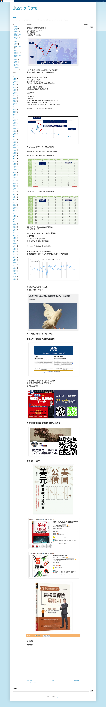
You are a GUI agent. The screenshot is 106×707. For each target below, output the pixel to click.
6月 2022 (15, 138)
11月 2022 (15, 130)
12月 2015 (15, 260)
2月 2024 (15, 108)
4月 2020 (15, 179)
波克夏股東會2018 (18, 39)
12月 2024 (15, 97)
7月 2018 (15, 212)
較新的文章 (29, 680)
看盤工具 (16, 44)
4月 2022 (15, 141)
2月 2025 (15, 93)
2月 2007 (15, 279)
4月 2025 (15, 90)
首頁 (53, 680)
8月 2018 (15, 210)
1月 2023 (15, 127)
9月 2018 (15, 208)
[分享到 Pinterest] (49, 636)
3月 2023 (15, 123)
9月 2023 (15, 114)
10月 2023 (15, 112)
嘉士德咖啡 (16, 64)
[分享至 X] (46, 636)
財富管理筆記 (16, 52)
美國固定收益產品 (17, 46)
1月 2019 (15, 202)
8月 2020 (15, 172)
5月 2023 (15, 120)
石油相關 (16, 30)
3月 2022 (15, 142)
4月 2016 (15, 254)
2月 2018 (15, 219)
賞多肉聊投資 (16, 65)
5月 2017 (15, 234)
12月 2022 (15, 128)
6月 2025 (15, 87)
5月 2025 (15, 89)
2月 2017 (15, 238)
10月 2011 (15, 273)
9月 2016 (15, 246)
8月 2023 (15, 116)
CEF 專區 (16, 67)
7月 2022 (15, 136)
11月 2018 (15, 205)
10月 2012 (15, 271)
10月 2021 (15, 150)
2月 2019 (15, 201)
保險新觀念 (16, 41)
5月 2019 (15, 196)
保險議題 (16, 43)
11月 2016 (15, 243)
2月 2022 (15, 144)
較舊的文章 (76, 680)
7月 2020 (15, 174)
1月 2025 (15, 95)
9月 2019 (15, 190)
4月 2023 (15, 122)
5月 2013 (15, 268)
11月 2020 (15, 168)
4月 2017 (15, 235)
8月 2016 (15, 248)
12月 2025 (15, 81)
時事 (15, 50)
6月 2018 (15, 213)
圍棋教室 (16, 59)
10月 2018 (15, 207)
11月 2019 (15, 186)
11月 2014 (15, 267)
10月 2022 (15, 131)
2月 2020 (15, 182)
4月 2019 (15, 197)
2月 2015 (15, 265)
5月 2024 (15, 103)
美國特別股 (16, 49)
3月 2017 (15, 237)
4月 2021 (15, 160)
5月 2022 (15, 139)
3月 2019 (15, 199)
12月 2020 (15, 166)
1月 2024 (15, 109)
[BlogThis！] (45, 636)
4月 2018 (15, 216)
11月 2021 (15, 149)
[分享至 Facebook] (47, 636)
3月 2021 (15, 161)
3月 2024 (15, 106)
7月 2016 (15, 249)
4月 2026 (15, 78)
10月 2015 (15, 264)
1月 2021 (15, 164)
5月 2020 (15, 177)
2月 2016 (15, 257)
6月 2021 (15, 156)
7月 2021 (15, 155)
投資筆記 (16, 33)
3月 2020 (15, 180)
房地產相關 (16, 37)
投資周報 (16, 31)
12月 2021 (15, 147)
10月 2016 (15, 245)
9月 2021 (15, 152)
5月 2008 (15, 276)
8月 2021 (15, 153)
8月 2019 (15, 191)
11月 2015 (15, 262)
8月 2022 (15, 134)
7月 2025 (15, 86)
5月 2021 (15, 158)
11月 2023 (15, 111)
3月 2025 (15, 92)
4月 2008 (15, 278)
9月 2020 (15, 171)
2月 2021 (15, 163)
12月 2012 (15, 270)
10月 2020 (15, 169)
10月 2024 (15, 100)
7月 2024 (15, 101)
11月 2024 (15, 98)
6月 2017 (15, 232)
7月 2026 (15, 75)
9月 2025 (15, 82)
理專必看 (16, 58)
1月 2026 (15, 79)
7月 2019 (15, 193)
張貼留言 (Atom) (33, 682)
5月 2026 (15, 76)
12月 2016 (15, 241)
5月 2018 (15, 215)
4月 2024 (15, 104)
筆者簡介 (15, 17)
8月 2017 (15, 229)
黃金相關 (16, 61)
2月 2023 (15, 125)
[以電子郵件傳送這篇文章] (43, 636)
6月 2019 (15, 194)
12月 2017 (15, 223)
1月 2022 (15, 145)
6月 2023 (15, 119)
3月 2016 (15, 256)
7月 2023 (15, 117)
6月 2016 (15, 251)
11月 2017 (15, 224)
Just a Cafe (25, 8)
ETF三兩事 (16, 69)
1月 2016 (15, 259)
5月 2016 (15, 253)
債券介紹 (16, 62)
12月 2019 (15, 185)
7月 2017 (15, 230)
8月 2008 (15, 275)
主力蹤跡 (16, 28)
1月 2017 (15, 240)
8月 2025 (15, 84)
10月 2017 (15, 226)
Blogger (57, 697)
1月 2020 (15, 183)
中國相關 (16, 26)
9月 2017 (15, 227)
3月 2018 (15, 218)
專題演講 (16, 53)
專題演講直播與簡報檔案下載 (17, 56)
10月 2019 (15, 188)
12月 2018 (15, 204)
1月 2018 (15, 221)
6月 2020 (15, 175)
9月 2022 (15, 133)
